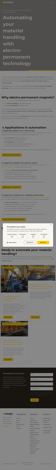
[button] (11, 242)
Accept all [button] (43, 242)
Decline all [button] (30, 242)
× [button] (50, 224)
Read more (39, 231)
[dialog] (28, 235)
